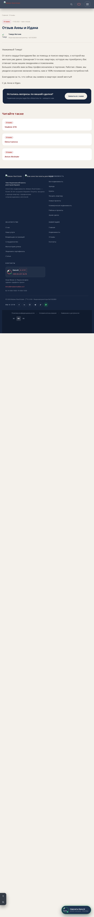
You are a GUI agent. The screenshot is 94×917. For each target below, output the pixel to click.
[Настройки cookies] (3, 902)
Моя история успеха (13, 247)
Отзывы (12, 15)
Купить (51, 191)
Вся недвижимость (56, 182)
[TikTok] (40, 305)
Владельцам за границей (15, 237)
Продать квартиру (56, 196)
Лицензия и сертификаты (15, 251)
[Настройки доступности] (3, 896)
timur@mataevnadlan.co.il (15, 287)
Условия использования (47, 313)
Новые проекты (55, 201)
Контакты (52, 242)
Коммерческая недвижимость (60, 205)
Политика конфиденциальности (23, 313)
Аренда (51, 186)
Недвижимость (54, 232)
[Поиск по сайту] (71, 4)
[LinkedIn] (24, 305)
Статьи (8, 256)
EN (23, 318)
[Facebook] (19, 305)
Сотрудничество (12, 242)
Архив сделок (54, 215)
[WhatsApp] (46, 305)
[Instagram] (30, 305)
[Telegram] (35, 305)
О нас (8, 227)
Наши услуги (10, 232)
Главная (5, 15)
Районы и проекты (56, 210)
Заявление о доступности (70, 313)
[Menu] (87, 4)
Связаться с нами (76, 96)
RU (19, 318)
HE (14, 318)
